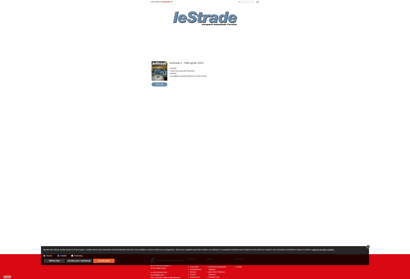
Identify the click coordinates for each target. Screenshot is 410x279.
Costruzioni (194, 267)
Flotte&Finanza (195, 269)
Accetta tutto (104, 261)
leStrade (193, 272)
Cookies (6, 277)
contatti (239, 267)
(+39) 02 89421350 (160, 272)
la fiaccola (166, 2)
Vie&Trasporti (195, 277)
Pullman (193, 275)
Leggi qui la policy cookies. (322, 250)
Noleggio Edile (213, 277)
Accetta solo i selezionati (79, 261)
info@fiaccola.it (158, 275)
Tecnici (49, 256)
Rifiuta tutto (54, 261)
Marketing (78, 256)
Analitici (63, 256)
